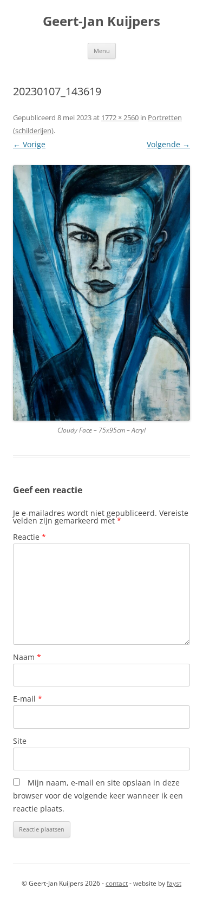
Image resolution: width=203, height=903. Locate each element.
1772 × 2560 (120, 117)
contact (117, 883)
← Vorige (29, 144)
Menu (102, 51)
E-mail (27, 698)
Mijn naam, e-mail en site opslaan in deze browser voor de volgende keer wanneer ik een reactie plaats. (98, 795)
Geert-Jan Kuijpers (101, 21)
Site (20, 741)
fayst (174, 883)
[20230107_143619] (101, 293)
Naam (27, 657)
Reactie (29, 537)
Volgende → (168, 144)
